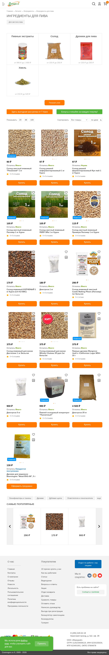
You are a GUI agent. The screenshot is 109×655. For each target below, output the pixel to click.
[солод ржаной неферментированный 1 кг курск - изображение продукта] (54, 143)
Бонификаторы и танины (20, 498)
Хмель (22, 67)
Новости (11, 584)
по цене (94, 120)
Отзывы (11, 580)
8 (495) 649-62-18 (78, 633)
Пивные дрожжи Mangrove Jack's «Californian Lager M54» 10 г (86, 353)
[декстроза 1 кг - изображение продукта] (54, 264)
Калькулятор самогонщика (52, 615)
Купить (21, 183)
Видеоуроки (46, 580)
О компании (13, 577)
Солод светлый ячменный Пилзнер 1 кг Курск (19, 231)
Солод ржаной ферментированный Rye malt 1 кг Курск (86, 170)
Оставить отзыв (48, 603)
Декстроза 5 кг (13, 412)
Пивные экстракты (22, 36)
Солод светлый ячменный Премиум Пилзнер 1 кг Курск (85, 231)
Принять (41, 643)
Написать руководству (50, 607)
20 (20, 120)
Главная (11, 569)
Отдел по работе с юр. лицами (88, 564)
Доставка (45, 596)
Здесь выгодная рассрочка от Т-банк (29, 112)
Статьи (44, 577)
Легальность (13, 588)
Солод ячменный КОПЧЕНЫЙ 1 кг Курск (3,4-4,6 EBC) (21, 290)
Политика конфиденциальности (17, 600)
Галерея (45, 623)
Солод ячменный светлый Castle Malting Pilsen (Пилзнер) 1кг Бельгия (86, 291)
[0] (105, 3)
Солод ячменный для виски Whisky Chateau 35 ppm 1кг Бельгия (52, 353)
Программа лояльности (18, 606)
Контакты (12, 573)
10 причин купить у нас (51, 569)
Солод (54, 36)
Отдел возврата (48, 592)
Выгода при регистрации (52, 611)
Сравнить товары (48, 600)
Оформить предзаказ (21, 486)
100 (32, 120)
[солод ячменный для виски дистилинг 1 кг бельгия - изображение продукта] (22, 326)
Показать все (54, 103)
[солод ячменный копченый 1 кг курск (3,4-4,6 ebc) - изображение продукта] (22, 264)
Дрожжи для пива (86, 36)
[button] (10, 526)
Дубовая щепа (55, 498)
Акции (43, 588)
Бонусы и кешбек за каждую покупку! (79, 112)
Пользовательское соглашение (16, 593)
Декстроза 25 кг (79, 412)
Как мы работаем (48, 573)
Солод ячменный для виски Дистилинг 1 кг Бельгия (20, 352)
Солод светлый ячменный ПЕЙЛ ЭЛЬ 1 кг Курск (51, 231)
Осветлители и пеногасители (80, 498)
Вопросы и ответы (49, 584)
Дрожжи (40, 498)
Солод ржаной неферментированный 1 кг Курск (51, 170)
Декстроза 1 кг (46, 289)
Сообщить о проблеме (90, 592)
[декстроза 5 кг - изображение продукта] (22, 388)
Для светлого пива (16, 22)
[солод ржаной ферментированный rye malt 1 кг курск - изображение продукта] (87, 143)
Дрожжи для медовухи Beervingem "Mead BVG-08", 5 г (21, 475)
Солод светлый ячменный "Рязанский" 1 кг (19, 169)
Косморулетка (47, 619)
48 (26, 120)
